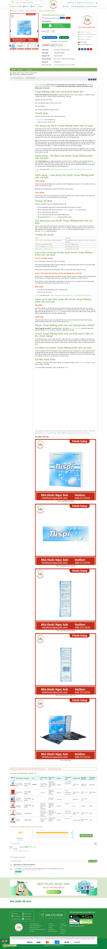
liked (16, 913)
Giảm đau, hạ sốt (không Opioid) (46, 10)
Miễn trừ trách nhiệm (34, 927)
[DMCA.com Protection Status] (86, 922)
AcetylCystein (57, 311)
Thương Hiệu (75, 6)
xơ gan (75, 209)
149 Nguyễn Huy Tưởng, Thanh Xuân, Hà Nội (85, 2)
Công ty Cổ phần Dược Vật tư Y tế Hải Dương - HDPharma (43, 813)
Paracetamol (41, 119)
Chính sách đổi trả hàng (35, 925)
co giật (43, 249)
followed (28, 916)
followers (17, 916)
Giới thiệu (20, 6)
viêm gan (65, 209)
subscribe (28, 913)
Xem (63, 17)
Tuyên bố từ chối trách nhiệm (54, 769)
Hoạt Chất (83, 6)
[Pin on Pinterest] (93, 79)
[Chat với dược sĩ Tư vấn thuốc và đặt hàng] (50, 27)
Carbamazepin (49, 246)
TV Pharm (42, 792)
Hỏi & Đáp (21, 69)
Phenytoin (37, 246)
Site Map (32, 931)
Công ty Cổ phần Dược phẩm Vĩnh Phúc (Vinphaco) (43, 806)
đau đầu (43, 231)
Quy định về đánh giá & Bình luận (37, 929)
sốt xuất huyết (91, 163)
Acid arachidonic (56, 134)
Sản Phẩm (66, 6)
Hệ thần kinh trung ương (31, 10)
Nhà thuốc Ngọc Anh (18, 77)
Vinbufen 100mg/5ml (18, 806)
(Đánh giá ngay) (63, 41)
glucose (52, 217)
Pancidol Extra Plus (19, 793)
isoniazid (50, 249)
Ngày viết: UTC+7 (21, 74)
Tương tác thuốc (44, 234)
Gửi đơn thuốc (51, 925)
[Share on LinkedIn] (95, 79)
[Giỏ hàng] (96, 3)
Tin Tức (33, 6)
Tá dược (95, 6)
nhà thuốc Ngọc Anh (74, 328)
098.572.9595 (71, 2)
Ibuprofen (67, 803)
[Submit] (12, 2)
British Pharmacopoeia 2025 (77, 926)
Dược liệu (89, 6)
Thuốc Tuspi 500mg (40, 84)
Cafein (66, 790)
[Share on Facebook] (89, 79)
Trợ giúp (41, 6)
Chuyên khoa (51, 929)
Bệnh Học (26, 6)
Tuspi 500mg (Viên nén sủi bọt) (19, 785)
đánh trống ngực (88, 229)
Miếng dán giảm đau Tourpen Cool (19, 799)
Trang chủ (13, 6)
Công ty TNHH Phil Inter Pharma (43, 820)
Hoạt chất (62, 933)
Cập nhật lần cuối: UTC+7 (23, 72)
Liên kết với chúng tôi (16, 911)
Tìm (95, 843)
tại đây (66, 367)
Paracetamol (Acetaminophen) (62, 49)
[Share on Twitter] (91, 79)
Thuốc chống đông (39, 240)
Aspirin (53, 130)
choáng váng (64, 229)
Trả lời (15, 873)
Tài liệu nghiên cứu (63, 926)
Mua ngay (65, 37)
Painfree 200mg (18, 820)
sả (84, 94)
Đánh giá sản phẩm (86, 835)
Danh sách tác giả (52, 931)
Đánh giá (30, 69)
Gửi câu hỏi (92, 861)
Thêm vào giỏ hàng (50, 37)
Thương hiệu (63, 931)
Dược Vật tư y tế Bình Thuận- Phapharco (64, 58)
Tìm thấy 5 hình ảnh (42, 437)
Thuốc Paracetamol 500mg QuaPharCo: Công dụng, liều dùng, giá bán (70, 295)
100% (72, 832)
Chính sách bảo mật (34, 923)
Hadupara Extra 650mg (19, 813)
